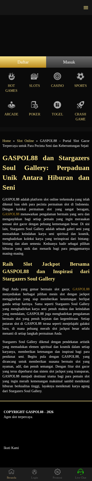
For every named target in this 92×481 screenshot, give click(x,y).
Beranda (11, 477)
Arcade (11, 114)
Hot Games (11, 88)
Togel (57, 114)
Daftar (23, 62)
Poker (34, 114)
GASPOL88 (10, 214)
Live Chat (80, 477)
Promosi (57, 477)
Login (34, 477)
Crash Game (80, 116)
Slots (34, 86)
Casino (57, 86)
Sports (80, 86)
